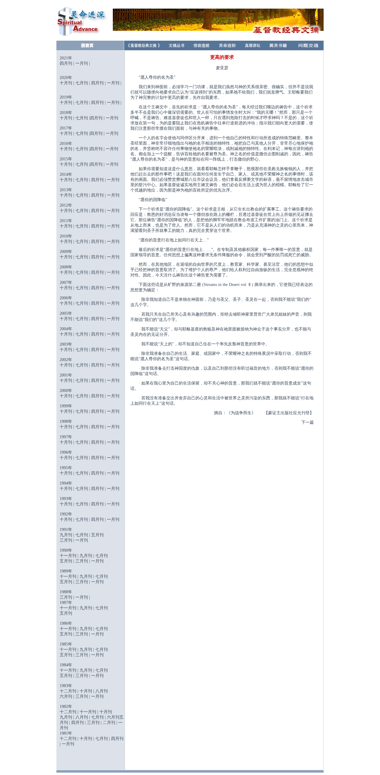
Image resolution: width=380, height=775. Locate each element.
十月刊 (66, 83)
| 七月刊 (80, 334)
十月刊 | (67, 365)
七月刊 (82, 83)
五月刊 (97, 535)
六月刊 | (67, 696)
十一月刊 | (70, 555)
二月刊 (109, 722)
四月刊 (66, 63)
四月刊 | (99, 365)
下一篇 (307, 422)
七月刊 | (83, 288)
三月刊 (81, 634)
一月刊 (81, 63)
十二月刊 (68, 738)
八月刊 (101, 691)
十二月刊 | (70, 691)
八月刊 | (83, 717)
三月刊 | (67, 540)
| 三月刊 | (81, 561)
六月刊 (113, 717)
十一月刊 (68, 629)
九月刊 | (67, 535)
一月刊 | (82, 597)
